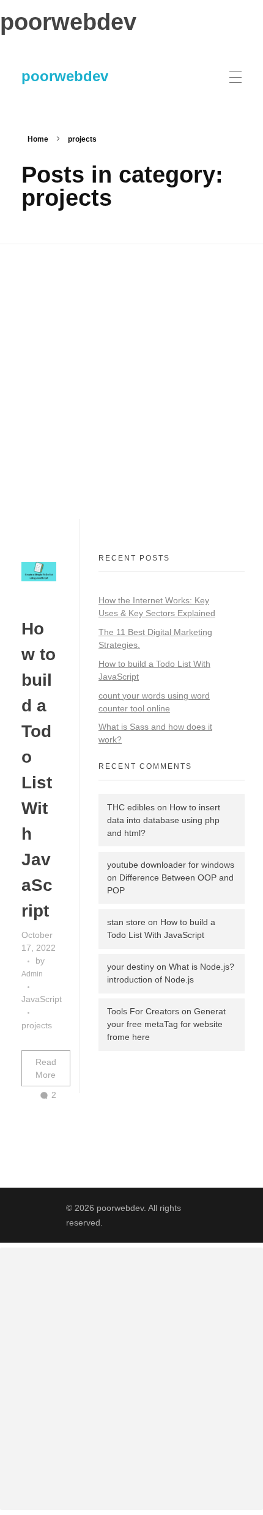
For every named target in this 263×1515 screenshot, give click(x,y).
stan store (126, 922)
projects (36, 1025)
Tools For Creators (143, 1011)
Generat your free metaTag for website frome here (166, 1024)
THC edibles (131, 807)
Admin (32, 974)
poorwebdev (64, 76)
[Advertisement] (131, 381)
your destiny (130, 967)
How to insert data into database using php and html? (163, 820)
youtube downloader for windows (170, 865)
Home (38, 139)
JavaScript (41, 999)
